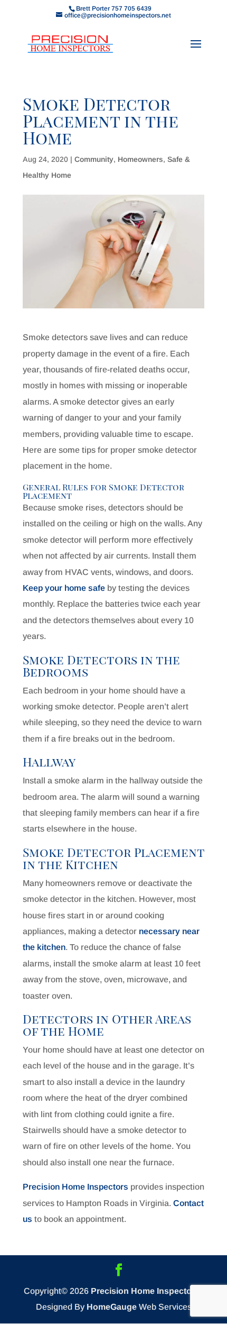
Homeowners (140, 159)
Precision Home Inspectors (75, 1186)
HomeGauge (112, 1306)
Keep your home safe (64, 587)
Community (94, 159)
